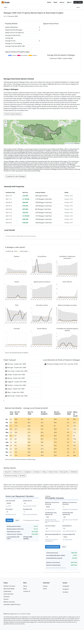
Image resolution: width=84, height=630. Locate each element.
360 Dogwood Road (41, 196)
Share (78, 7)
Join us (62, 2)
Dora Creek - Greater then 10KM (17, 371)
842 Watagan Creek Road (43, 209)
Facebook (66, 589)
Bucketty (22, 476)
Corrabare (36, 472)
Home (49, 2)
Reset (17, 520)
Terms (45, 589)
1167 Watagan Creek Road (43, 216)
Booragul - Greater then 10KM (16, 367)
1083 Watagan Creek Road (43, 223)
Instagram (66, 586)
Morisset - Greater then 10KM (16, 364)
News (55, 2)
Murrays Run (64, 472)
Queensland (7, 591)
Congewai (27, 472)
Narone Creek (53, 472)
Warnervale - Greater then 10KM (17, 396)
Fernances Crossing (11, 476)
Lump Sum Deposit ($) (68, 537)
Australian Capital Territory (12, 604)
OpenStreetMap (70, 143)
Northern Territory (9, 586)
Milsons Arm (17, 472)
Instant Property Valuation (13, 114)
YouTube (65, 592)
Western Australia (9, 602)
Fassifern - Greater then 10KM (16, 385)
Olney (44, 472)
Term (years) (11, 511)
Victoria (6, 599)
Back (5, 7)
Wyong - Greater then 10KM (16, 378)
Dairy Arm (8, 472)
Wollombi (74, 472)
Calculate (9, 520)
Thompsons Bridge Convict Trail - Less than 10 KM (62, 364)
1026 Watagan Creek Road (43, 219)
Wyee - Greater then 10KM (15, 392)
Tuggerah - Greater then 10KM (16, 382)
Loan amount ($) (10, 503)
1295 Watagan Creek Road (43, 212)
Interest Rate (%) (69, 528)
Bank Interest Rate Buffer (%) (53, 538)
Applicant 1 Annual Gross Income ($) (52, 506)
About (25, 586)
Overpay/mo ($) (30, 511)
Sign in (69, 2)
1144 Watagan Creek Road (43, 199)
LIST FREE (78, 2)
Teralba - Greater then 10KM (16, 374)
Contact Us (26, 591)
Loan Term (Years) (53, 528)
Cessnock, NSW (13, 16)
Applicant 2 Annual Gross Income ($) (70, 506)
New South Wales (9, 589)
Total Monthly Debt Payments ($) (70, 517)
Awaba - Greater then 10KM (16, 389)
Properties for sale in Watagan (15, 176)
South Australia (8, 594)
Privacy (45, 586)
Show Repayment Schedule (31, 520)
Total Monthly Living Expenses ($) (52, 517)
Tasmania (7, 596)
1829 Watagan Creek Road (43, 206)
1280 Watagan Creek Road (43, 202)
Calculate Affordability (52, 546)
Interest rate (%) (29, 503)
